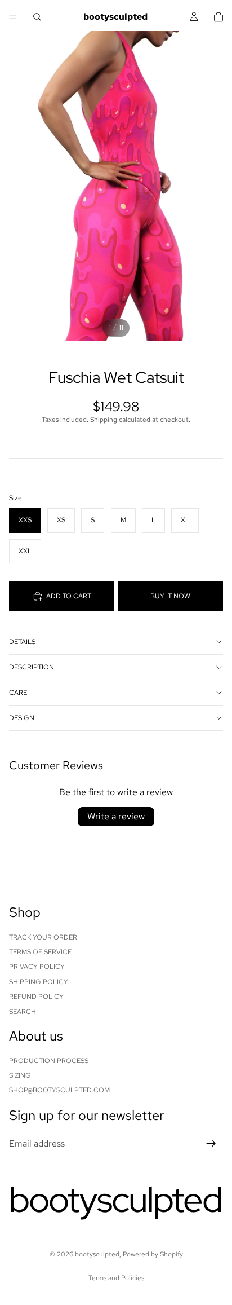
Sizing (20, 1076)
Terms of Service (40, 951)
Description (31, 667)
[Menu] (13, 17)
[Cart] (218, 17)
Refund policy (36, 997)
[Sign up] (211, 1144)
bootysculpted (97, 1254)
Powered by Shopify (153, 1254)
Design (21, 717)
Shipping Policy (38, 981)
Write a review (116, 816)
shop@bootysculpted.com (59, 1090)
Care (18, 692)
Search (22, 1011)
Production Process (48, 1060)
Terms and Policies (116, 1277)
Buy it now (170, 596)
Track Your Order (43, 937)
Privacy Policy (37, 967)
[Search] (37, 17)
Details (22, 641)
